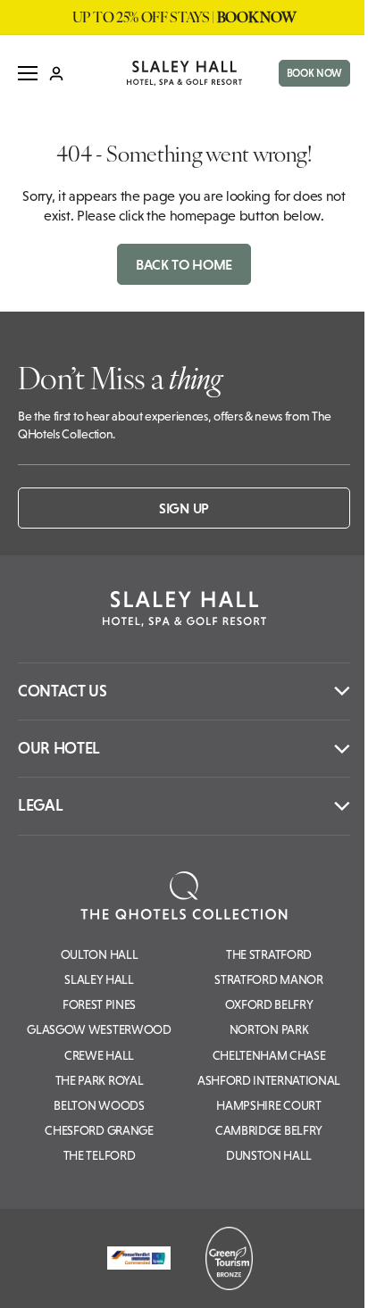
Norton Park (269, 1029)
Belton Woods (99, 1105)
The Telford (99, 1155)
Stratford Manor (268, 979)
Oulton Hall (99, 954)
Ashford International (268, 1080)
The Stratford (269, 954)
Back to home (184, 264)
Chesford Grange (99, 1130)
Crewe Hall (99, 1055)
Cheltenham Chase (269, 1055)
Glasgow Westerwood (99, 1029)
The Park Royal (99, 1080)
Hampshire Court (268, 1105)
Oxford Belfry (269, 1004)
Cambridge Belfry (268, 1130)
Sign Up (184, 508)
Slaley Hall (98, 979)
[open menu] (28, 73)
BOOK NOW (314, 73)
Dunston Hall (269, 1155)
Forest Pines (99, 1004)
